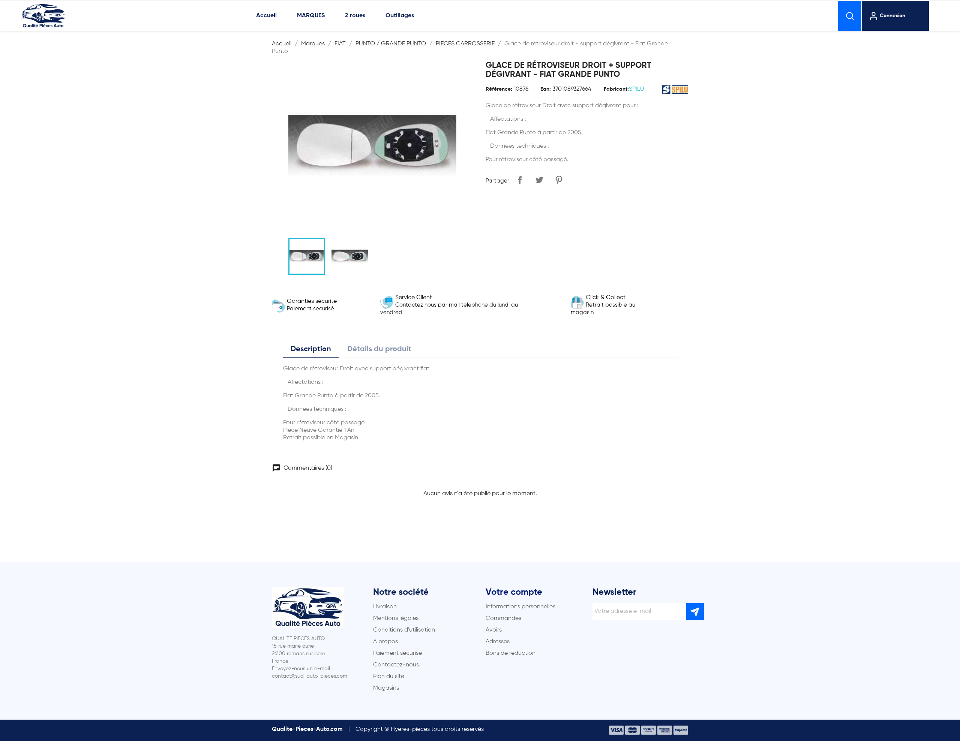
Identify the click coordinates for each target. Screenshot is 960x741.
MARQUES (311, 16)
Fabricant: (616, 89)
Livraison (385, 607)
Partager (519, 179)
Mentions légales (395, 618)
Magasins (386, 688)
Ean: (545, 89)
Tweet (539, 179)
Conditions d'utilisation (404, 630)
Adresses (498, 642)
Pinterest (558, 179)
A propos (385, 642)
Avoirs (494, 630)
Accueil (266, 16)
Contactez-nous (396, 665)
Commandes (503, 618)
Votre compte (514, 592)
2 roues (355, 16)
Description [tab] (311, 349)
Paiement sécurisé (397, 653)
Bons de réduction (511, 653)
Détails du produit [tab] (379, 349)
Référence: (499, 89)
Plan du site (388, 677)
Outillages (400, 16)
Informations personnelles (520, 607)
